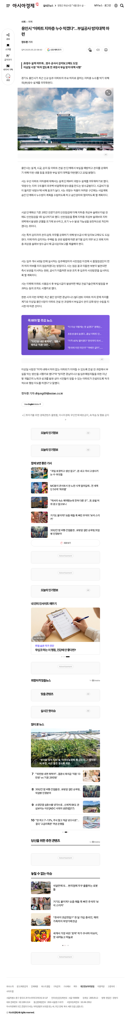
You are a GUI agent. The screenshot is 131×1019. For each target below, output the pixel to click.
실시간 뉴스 (48, 5)
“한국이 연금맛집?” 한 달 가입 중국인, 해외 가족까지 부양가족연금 (75, 919)
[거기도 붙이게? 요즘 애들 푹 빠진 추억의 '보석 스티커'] (39, 522)
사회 (23, 22)
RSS (75, 986)
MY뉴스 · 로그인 (102, 5)
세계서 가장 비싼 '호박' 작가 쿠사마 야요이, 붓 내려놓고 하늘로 (75, 935)
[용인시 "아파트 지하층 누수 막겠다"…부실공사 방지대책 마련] (65, 119)
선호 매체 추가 (55, 50)
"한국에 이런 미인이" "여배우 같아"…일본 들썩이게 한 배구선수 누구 (85, 347)
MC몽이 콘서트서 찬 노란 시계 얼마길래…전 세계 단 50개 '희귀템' (74, 487)
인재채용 (34, 986)
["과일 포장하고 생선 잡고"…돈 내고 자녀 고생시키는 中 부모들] (39, 478)
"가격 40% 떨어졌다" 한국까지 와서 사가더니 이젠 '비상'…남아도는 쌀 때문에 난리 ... (85, 340)
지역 (30, 22)
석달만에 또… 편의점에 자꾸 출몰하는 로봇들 (75, 887)
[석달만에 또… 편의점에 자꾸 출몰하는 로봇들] (41, 893)
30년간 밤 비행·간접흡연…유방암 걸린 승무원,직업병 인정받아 (75, 532)
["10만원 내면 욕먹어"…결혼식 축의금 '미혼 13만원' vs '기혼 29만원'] (91, 781)
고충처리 (111, 986)
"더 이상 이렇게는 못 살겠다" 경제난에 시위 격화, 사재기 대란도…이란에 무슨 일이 (85, 327)
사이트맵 (9, 991)
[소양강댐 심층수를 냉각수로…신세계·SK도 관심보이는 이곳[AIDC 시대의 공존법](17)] (91, 812)
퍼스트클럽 (45, 986)
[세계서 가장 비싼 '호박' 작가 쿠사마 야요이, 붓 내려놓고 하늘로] (41, 941)
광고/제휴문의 (22, 986)
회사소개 (9, 986)
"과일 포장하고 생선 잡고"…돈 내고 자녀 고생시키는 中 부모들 (74, 473)
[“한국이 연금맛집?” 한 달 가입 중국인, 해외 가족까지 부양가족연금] (41, 925)
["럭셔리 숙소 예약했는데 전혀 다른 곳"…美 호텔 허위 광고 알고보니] (39, 507)
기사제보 (66, 986)
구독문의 (56, 986)
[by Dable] (95, 842)
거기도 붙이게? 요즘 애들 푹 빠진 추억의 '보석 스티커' (75, 517)
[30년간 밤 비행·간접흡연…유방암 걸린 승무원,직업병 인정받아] (39, 537)
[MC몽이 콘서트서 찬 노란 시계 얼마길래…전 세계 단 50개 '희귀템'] (39, 493)
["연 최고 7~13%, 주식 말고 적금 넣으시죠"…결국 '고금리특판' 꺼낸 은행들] (91, 828)
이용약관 (100, 986)
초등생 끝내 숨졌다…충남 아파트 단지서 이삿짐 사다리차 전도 (85, 334)
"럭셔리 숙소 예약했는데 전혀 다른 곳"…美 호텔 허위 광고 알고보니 (74, 502)
